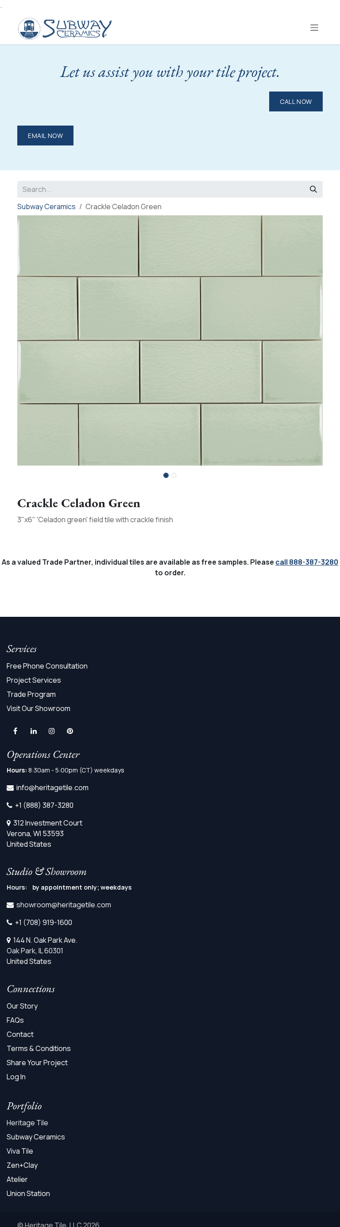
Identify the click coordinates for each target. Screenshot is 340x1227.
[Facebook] (15, 731)
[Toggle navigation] (314, 27)
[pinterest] (70, 731)
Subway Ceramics (46, 206)
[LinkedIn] (34, 731)
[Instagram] (52, 731)
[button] (307, 473)
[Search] (313, 189)
